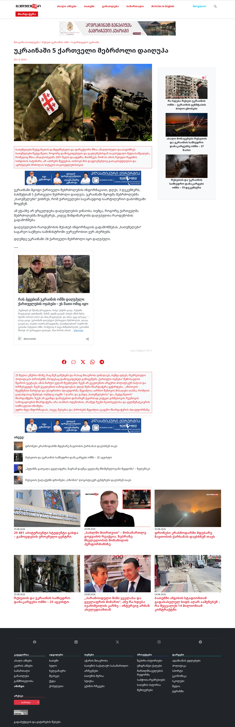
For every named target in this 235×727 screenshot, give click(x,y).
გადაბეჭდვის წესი (141, 350)
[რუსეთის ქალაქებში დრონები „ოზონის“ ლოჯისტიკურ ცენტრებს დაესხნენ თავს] (18, 480)
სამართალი (135, 6)
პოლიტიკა (179, 665)
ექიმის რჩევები (94, 686)
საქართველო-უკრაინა (85, 42)
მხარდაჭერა (27, 14)
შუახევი (54, 676)
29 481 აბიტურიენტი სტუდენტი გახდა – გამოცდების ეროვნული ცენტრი (46, 535)
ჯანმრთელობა (23, 681)
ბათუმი (89, 6)
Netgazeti (199, 6)
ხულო (53, 665)
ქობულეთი (56, 686)
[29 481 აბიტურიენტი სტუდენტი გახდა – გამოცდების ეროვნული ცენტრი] (47, 508)
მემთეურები (145, 690)
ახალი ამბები (66, 6)
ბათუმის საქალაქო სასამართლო (106, 665)
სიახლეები (33, 42)
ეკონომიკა (179, 676)
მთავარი (19, 42)
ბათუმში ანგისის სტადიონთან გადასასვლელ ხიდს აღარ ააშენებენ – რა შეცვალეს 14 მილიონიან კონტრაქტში (187, 604)
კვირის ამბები (23, 665)
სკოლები (178, 681)
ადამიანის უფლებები (186, 660)
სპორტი (177, 671)
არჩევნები (91, 671)
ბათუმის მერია (94, 676)
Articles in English (162, 6)
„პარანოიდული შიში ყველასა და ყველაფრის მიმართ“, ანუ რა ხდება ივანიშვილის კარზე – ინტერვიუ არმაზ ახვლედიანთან (117, 604)
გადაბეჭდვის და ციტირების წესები (37, 722)
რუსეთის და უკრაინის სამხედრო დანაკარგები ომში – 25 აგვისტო (68, 457)
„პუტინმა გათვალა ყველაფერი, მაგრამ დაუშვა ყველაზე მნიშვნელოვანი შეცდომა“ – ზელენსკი (87, 469)
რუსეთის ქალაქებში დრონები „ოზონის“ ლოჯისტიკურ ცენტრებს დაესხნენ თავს (78, 480)
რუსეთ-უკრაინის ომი (55, 42)
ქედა (52, 681)
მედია (176, 686)
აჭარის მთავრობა (96, 660)
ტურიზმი (178, 691)
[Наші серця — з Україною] (28, 6)
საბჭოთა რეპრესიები (151, 680)
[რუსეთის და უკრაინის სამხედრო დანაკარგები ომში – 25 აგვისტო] (18, 457)
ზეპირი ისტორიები (149, 660)
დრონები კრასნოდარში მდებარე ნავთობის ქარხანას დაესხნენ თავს (71, 446)
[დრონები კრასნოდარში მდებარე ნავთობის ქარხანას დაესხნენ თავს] (18, 446)
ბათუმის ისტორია (149, 685)
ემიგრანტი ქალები (149, 665)
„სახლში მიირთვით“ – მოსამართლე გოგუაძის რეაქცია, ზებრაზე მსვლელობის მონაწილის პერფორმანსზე (115, 538)
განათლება (110, 6)
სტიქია (89, 681)
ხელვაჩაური (57, 671)
